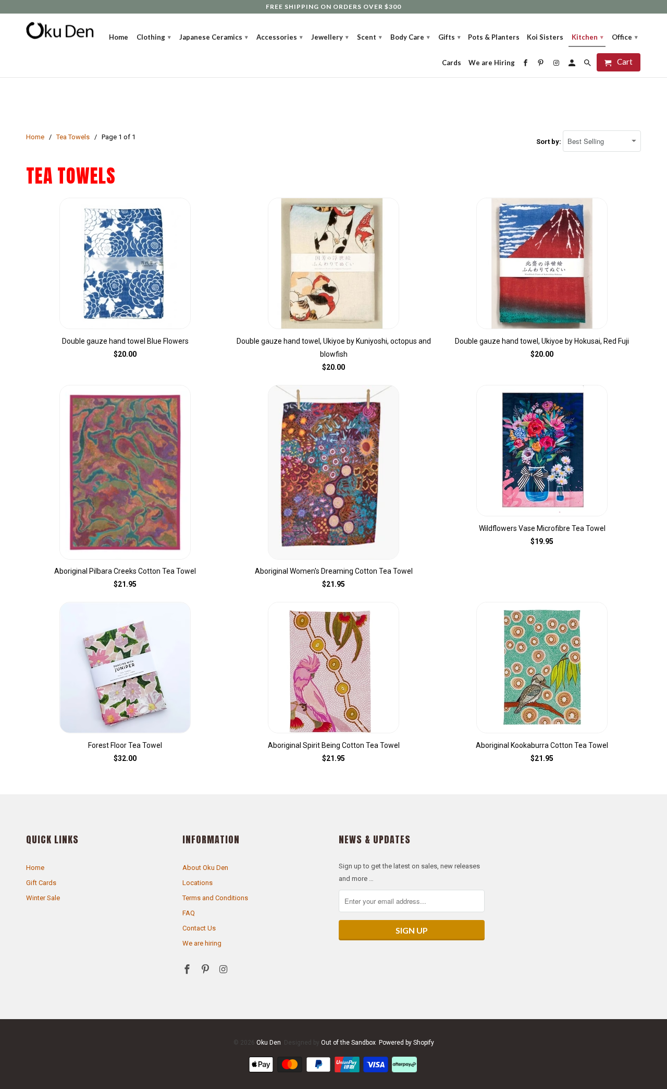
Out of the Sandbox (348, 1042)
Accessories (279, 37)
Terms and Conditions (215, 898)
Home (35, 868)
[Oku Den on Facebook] (188, 969)
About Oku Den (205, 868)
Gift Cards (41, 883)
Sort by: (549, 142)
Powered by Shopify (406, 1042)
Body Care (410, 37)
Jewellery (330, 37)
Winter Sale (43, 898)
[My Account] (572, 62)
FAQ (188, 913)
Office (625, 37)
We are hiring (201, 943)
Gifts (449, 37)
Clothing (154, 37)
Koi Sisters (545, 37)
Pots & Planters (494, 37)
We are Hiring (491, 62)
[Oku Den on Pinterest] (206, 969)
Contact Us (199, 928)
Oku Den (268, 1042)
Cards (451, 62)
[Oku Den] (60, 30)
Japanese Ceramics (213, 37)
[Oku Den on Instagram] (224, 969)
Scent (369, 37)
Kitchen (587, 37)
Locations (197, 883)
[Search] (588, 62)
